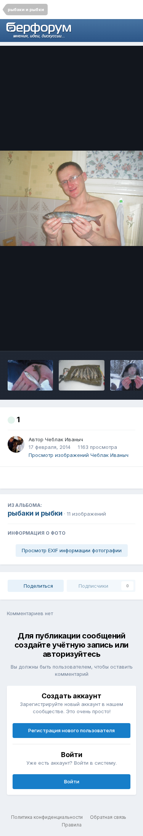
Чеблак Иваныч (64, 439)
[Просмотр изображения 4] (81, 375)
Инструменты (108, 337)
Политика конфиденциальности (47, 817)
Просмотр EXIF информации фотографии (72, 550)
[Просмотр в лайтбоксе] (71, 198)
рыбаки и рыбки (35, 513)
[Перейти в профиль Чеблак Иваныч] (16, 444)
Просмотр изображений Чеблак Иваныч (79, 455)
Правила (72, 825)
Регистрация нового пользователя (71, 730)
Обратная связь (108, 817)
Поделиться (37, 586)
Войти (71, 781)
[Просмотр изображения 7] (30, 375)
